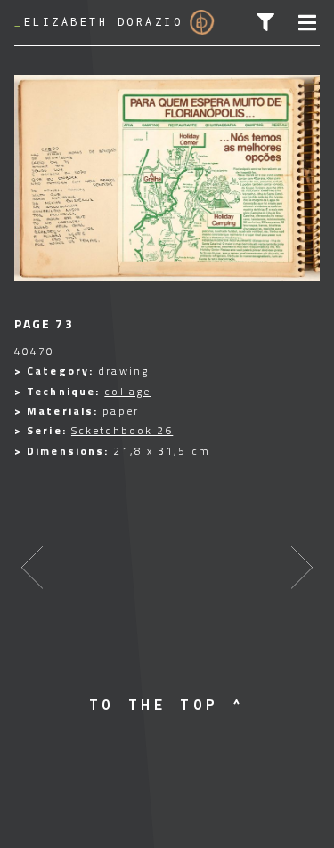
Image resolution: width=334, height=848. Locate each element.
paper (120, 410)
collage (127, 391)
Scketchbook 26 (122, 430)
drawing (123, 370)
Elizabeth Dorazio (98, 21)
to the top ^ (167, 705)
